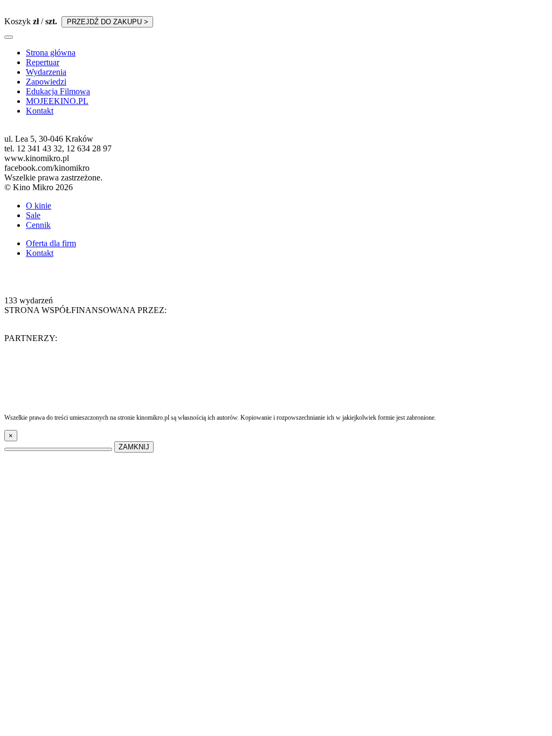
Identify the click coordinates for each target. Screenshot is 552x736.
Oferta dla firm (51, 243)
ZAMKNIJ (134, 447)
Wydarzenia (46, 72)
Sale (33, 215)
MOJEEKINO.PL (57, 101)
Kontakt (39, 110)
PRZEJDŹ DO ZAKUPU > (107, 22)
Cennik (38, 225)
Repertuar (42, 62)
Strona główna (50, 52)
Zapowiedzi (46, 81)
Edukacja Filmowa (58, 91)
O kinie (38, 205)
